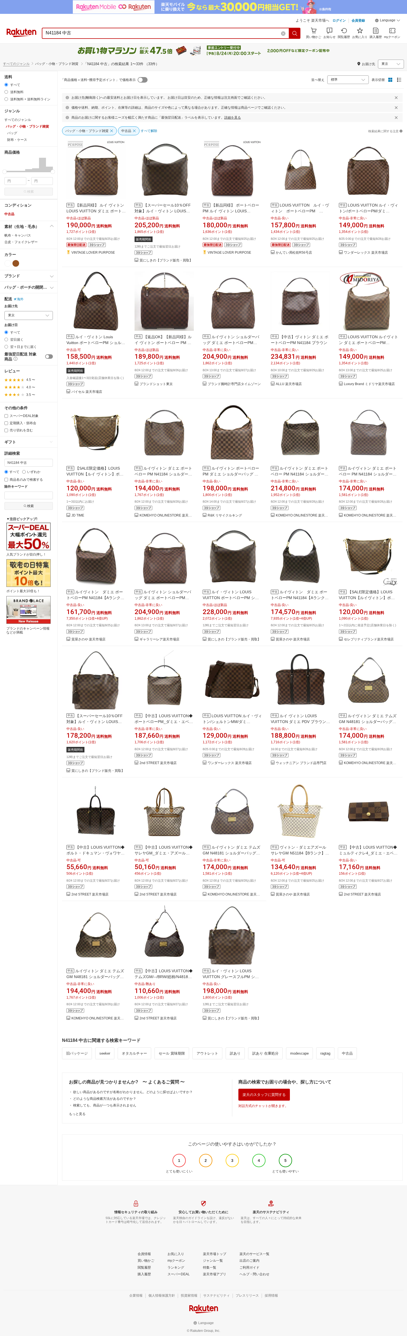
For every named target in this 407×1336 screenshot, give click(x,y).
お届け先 (11, 306)
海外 (20, 299)
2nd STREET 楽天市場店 (158, 763)
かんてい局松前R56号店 (294, 253)
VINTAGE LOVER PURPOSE (93, 253)
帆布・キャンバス (17, 235)
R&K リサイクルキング (225, 515)
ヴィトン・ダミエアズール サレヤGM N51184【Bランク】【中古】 (298, 853)
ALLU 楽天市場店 (289, 384)
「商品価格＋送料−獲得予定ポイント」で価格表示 (98, 80)
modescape (299, 1053)
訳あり (235, 1053)
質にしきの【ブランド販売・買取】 (166, 260)
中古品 (9, 214)
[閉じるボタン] (396, 97)
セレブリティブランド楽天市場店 (369, 639)
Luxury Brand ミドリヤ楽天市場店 (369, 384)
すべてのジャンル (16, 64)
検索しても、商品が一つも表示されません (104, 1105)
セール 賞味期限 (172, 1053)
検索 (30, 192)
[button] (387, 21)
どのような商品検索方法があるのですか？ (104, 1099)
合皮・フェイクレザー (21, 242)
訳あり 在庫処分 (265, 1053)
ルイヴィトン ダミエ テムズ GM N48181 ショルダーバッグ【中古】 (367, 722)
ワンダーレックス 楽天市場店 (366, 253)
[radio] (6, 84)
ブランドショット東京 (156, 384)
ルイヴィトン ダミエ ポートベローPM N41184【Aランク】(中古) (95, 598)
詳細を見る (232, 117)
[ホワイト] (7, 263)
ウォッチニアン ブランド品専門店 (301, 763)
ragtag (325, 1053)
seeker (104, 1053)
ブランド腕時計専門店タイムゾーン (234, 384)
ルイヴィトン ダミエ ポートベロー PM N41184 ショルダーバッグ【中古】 (163, 474)
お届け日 (11, 325)
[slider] (4, 172)
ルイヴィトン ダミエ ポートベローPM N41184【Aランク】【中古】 (300, 598)
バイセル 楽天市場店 (86, 392)
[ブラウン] (15, 263)
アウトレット (207, 1053)
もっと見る (77, 1114)
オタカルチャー (134, 1053)
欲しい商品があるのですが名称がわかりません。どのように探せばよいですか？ (133, 1092)
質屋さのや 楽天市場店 (88, 639)
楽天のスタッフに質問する (264, 1095)
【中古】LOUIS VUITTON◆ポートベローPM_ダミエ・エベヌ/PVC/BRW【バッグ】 (164, 722)
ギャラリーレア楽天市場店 (159, 639)
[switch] (49, 356)
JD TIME (77, 515)
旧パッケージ (77, 1053)
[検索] (294, 33)
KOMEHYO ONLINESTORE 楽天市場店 (167, 515)
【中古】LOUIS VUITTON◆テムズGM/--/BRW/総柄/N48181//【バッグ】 (164, 977)
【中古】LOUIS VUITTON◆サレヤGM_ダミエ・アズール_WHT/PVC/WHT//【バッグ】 (164, 853)
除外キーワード (16, 486)
